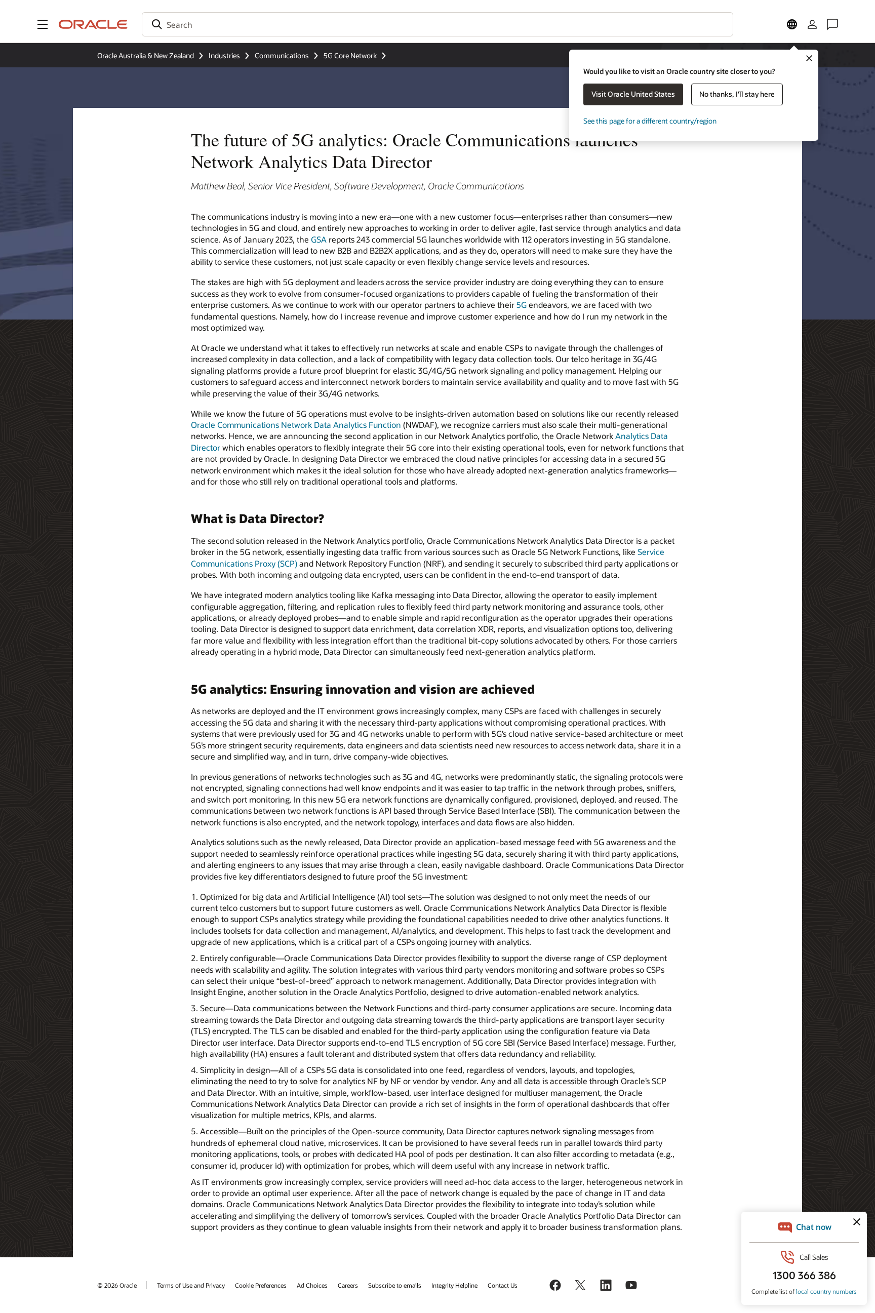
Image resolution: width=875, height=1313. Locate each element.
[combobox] (437, 24)
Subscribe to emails (394, 1285)
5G (521, 304)
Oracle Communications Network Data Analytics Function (296, 424)
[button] (42, 24)
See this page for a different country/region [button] (650, 121)
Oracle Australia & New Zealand (145, 55)
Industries (224, 55)
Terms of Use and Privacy (191, 1285)
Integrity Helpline (454, 1285)
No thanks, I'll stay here (737, 94)
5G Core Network (350, 55)
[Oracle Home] (93, 24)
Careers (348, 1285)
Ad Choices (312, 1285)
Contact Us (503, 1285)
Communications (282, 55)
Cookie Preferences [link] (261, 1285)
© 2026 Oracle (117, 1285)
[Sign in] (812, 24)
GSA (319, 239)
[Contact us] (832, 24)
